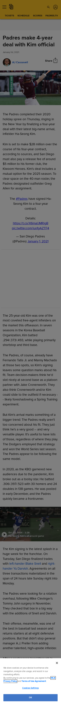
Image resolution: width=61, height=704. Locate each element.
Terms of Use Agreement (34, 681)
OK (30, 697)
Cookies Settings (30, 688)
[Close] (57, 663)
